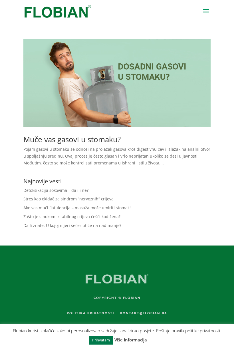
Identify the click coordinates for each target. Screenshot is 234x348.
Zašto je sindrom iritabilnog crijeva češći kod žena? (71, 216)
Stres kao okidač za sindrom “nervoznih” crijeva (68, 199)
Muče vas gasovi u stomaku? (72, 139)
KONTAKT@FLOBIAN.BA (143, 313)
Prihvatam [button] (101, 340)
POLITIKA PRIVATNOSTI (90, 313)
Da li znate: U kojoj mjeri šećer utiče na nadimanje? (72, 225)
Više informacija (130, 340)
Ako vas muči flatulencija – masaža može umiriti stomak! (77, 207)
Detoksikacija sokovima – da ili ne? (55, 190)
